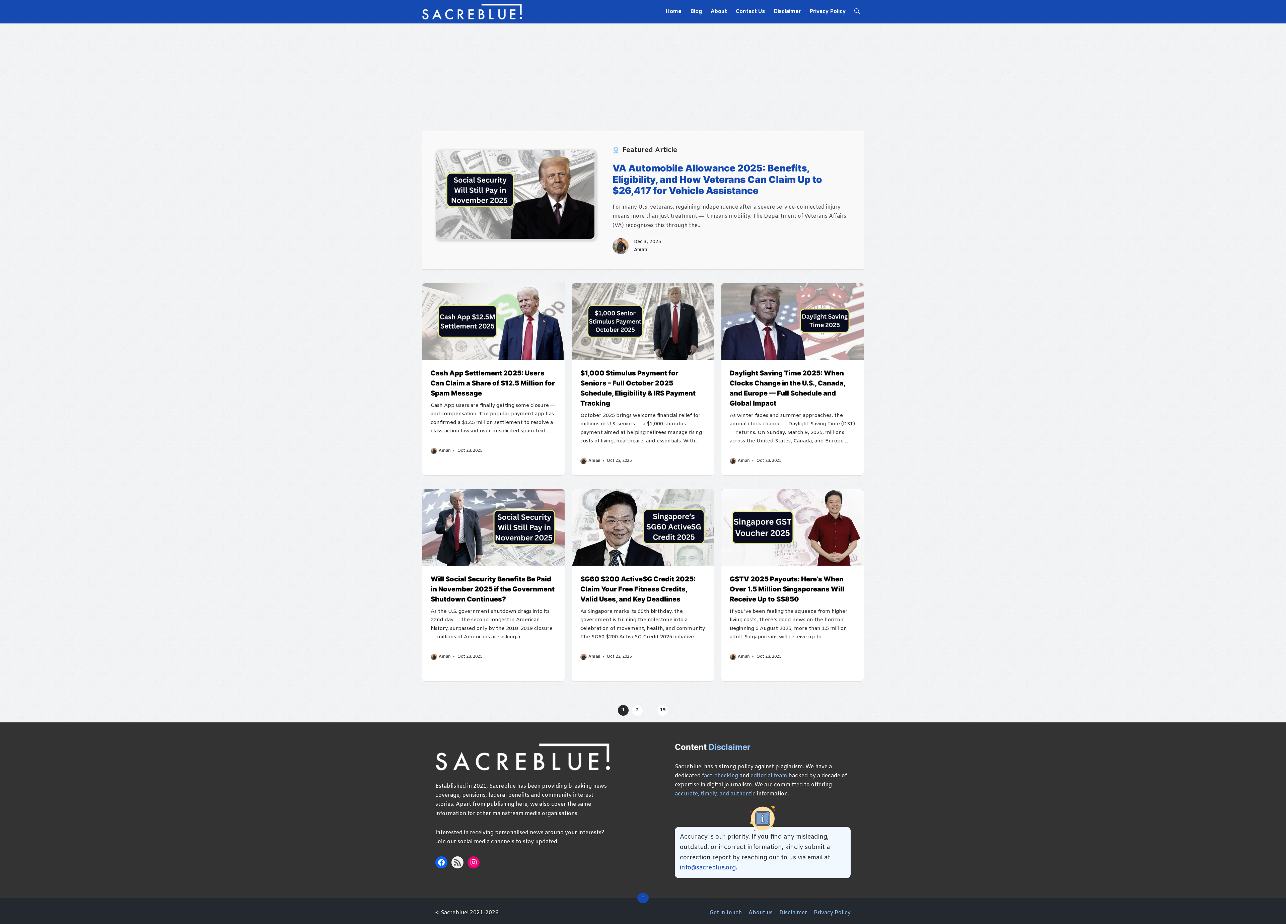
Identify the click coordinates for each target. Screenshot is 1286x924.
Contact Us (750, 11)
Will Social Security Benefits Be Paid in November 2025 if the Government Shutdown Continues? (493, 589)
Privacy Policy (827, 11)
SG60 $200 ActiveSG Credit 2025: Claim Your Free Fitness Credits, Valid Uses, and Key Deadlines (638, 589)
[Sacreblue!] (472, 11)
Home (673, 11)
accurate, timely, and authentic (715, 793)
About (719, 11)
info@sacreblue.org (708, 868)
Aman (640, 250)
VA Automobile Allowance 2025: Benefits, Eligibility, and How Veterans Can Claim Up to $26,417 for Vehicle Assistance (717, 179)
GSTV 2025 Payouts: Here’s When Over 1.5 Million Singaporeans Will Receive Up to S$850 (787, 589)
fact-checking (720, 775)
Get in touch (725, 912)
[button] (857, 11)
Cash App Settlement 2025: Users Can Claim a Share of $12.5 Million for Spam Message (493, 383)
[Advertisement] (643, 77)
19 (663, 710)
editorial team (769, 775)
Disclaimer (787, 11)
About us (760, 912)
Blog (696, 11)
